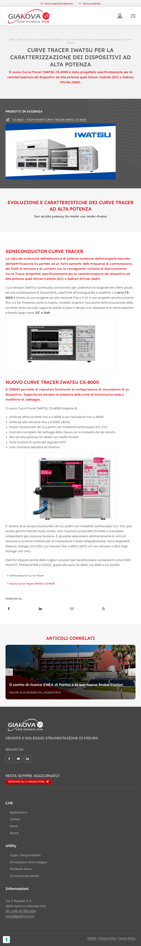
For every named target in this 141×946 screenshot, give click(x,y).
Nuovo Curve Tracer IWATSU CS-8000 (32, 583)
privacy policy (107, 938)
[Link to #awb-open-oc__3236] (133, 16)
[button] (9, 672)
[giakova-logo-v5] (29, 8)
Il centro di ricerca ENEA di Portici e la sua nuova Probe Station (66, 684)
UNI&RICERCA (52, 692)
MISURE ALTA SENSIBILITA (49, 39)
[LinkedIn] (40, 608)
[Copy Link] (103, 608)
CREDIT (92, 938)
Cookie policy (126, 938)
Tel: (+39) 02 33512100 (21, 911)
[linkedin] (27, 758)
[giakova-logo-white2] (26, 719)
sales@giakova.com (20, 916)
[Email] (72, 608)
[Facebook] (9, 608)
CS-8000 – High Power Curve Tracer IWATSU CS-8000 (49, 119)
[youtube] (18, 758)
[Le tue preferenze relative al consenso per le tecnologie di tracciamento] (6, 939)
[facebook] (9, 758)
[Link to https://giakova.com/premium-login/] (120, 16)
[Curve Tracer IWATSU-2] (70, 458)
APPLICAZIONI (25, 39)
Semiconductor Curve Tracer (27, 575)
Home (12, 39)
